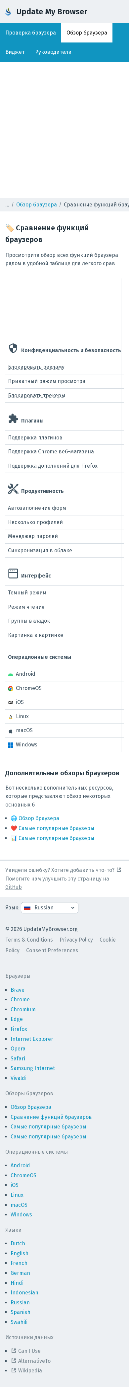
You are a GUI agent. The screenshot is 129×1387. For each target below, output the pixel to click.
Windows (21, 1214)
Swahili (19, 1322)
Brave (17, 990)
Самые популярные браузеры (48, 1126)
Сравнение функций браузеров (51, 1117)
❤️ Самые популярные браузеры (52, 828)
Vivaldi (18, 1078)
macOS (19, 1205)
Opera (18, 1048)
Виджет (14, 52)
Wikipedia (30, 1370)
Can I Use (29, 1351)
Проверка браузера (30, 33)
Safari (18, 1058)
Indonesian (24, 1292)
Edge (17, 1019)
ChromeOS (23, 1175)
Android (20, 1165)
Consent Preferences (52, 950)
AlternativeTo (34, 1361)
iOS (15, 1185)
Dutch (18, 1243)
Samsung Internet (33, 1068)
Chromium (23, 1009)
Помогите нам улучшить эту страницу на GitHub (57, 883)
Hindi (17, 1283)
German (20, 1273)
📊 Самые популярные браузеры (52, 838)
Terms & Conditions (29, 940)
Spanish (20, 1312)
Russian (20, 1302)
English (19, 1253)
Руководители (53, 52)
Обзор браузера (86, 33)
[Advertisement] (64, 129)
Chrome (20, 999)
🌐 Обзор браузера (35, 818)
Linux (17, 1195)
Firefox (19, 1029)
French (19, 1263)
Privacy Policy (76, 940)
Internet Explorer (32, 1039)
